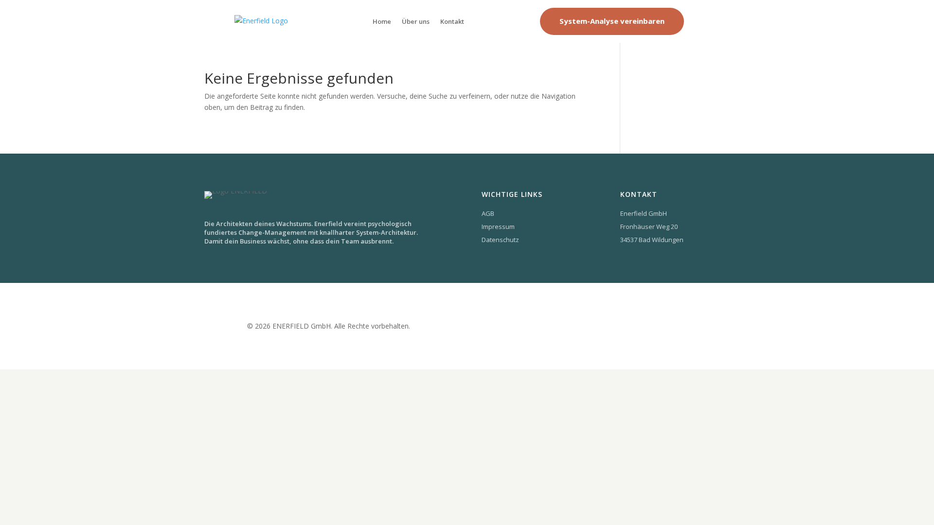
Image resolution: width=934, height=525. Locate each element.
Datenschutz (500, 239)
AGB (488, 213)
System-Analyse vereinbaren (612, 21)
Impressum (498, 226)
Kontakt (452, 21)
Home (382, 21)
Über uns (416, 21)
